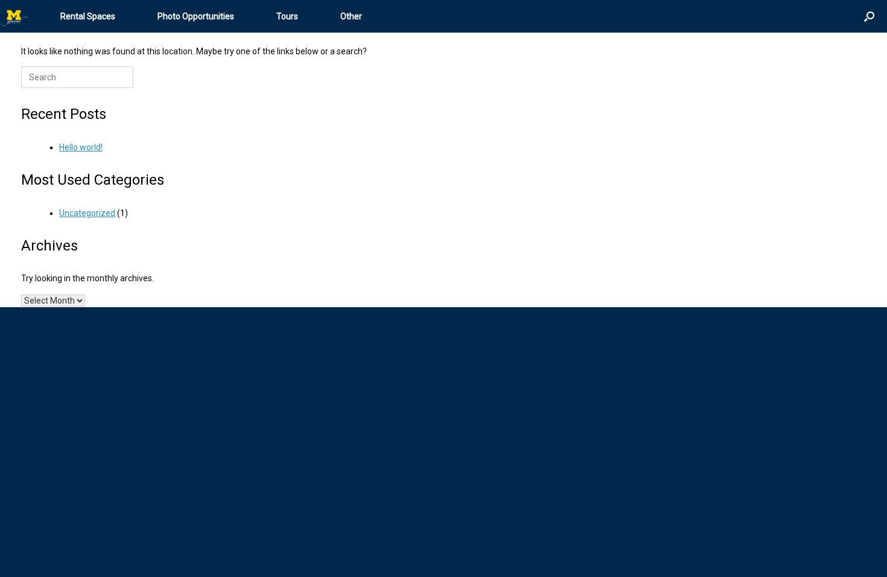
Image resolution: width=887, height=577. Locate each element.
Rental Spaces (87, 16)
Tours (287, 16)
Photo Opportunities (195, 16)
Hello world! (81, 147)
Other (351, 16)
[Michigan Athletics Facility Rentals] (15, 17)
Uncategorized (87, 213)
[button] (869, 16)
